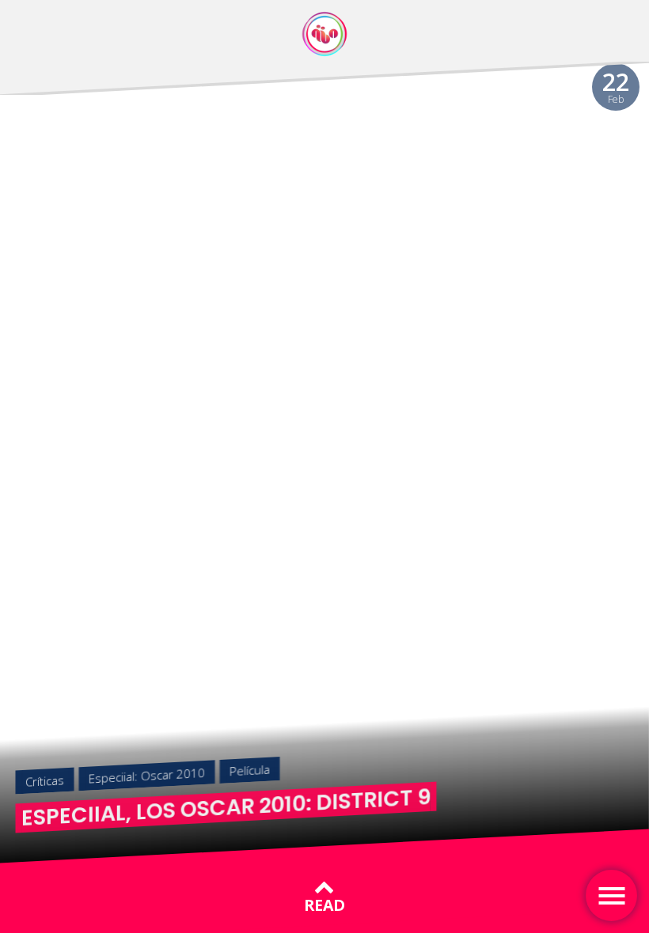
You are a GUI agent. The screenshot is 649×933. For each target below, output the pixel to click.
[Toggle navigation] (611, 895)
